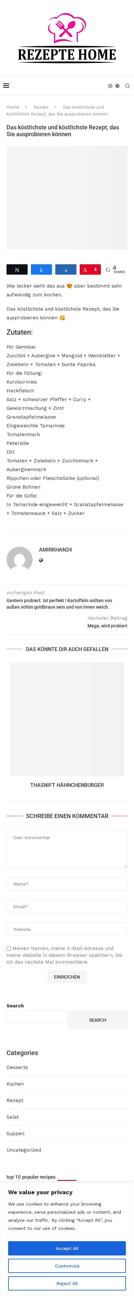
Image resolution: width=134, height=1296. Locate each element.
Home (13, 107)
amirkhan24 (55, 550)
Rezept (41, 107)
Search (15, 1006)
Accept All (67, 1248)
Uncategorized (24, 1150)
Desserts (17, 1067)
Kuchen (15, 1084)
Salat (13, 1117)
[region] (67, 1239)
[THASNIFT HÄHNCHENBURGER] (67, 719)
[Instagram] (110, 86)
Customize (67, 1265)
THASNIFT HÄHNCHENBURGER (67, 785)
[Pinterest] (117, 86)
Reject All (67, 1283)
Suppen (15, 1133)
